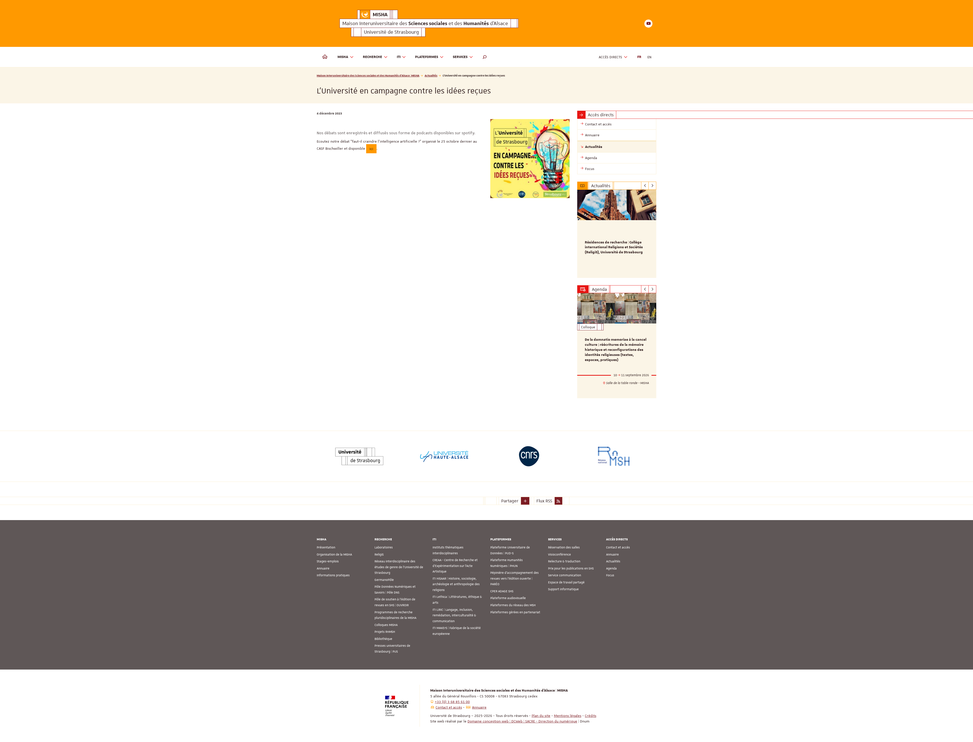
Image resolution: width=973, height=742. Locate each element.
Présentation (326, 547)
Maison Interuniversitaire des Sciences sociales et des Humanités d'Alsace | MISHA (368, 75)
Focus (610, 575)
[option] (617, 234)
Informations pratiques (333, 575)
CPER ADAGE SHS (501, 591)
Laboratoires (384, 547)
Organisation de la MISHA (334, 555)
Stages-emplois (328, 561)
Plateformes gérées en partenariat (515, 612)
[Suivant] (652, 186)
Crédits (590, 715)
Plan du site (541, 715)
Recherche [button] (372, 57)
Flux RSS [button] (544, 501)
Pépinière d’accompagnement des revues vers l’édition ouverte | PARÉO (514, 578)
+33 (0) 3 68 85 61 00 (452, 701)
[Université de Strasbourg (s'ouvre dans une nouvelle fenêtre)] (359, 456)
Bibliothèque (383, 639)
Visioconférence (559, 555)
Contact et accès (618, 547)
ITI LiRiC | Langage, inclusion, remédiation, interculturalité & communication (454, 615)
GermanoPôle (384, 580)
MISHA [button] (343, 57)
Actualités (431, 75)
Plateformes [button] (426, 57)
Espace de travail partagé (566, 582)
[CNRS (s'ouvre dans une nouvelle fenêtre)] (529, 456)
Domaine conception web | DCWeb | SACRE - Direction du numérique (522, 721)
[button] (485, 57)
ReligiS (379, 555)
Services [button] (460, 57)
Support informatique (563, 589)
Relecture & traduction (564, 561)
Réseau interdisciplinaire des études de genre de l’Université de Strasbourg (399, 567)
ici (371, 148)
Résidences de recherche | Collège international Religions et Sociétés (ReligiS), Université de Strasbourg (614, 247)
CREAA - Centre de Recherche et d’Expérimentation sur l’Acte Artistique (455, 566)
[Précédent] (645, 186)
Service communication (564, 575)
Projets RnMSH (385, 632)
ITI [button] (399, 57)
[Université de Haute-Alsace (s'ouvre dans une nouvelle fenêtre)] (444, 456)
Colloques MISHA (386, 625)
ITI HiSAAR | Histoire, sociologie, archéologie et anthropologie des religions (456, 584)
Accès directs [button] (610, 57)
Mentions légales (567, 715)
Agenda (611, 568)
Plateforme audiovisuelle (508, 598)
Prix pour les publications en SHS (571, 568)
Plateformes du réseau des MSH (513, 605)
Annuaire (323, 568)
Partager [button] (509, 501)
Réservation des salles (564, 547)
